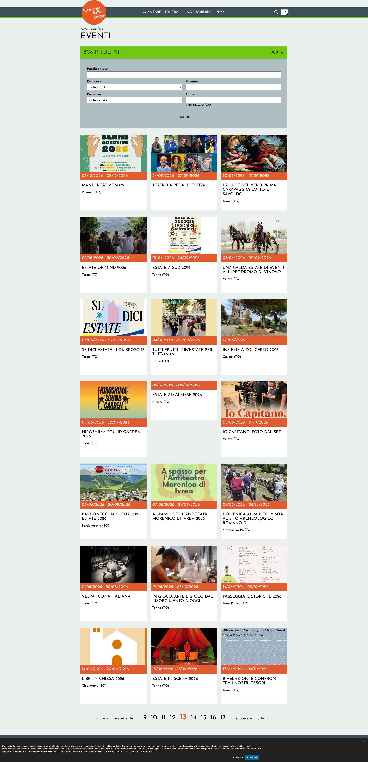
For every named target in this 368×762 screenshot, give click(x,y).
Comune (192, 81)
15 (203, 718)
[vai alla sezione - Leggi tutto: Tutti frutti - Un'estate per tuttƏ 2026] (184, 337)
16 (213, 718)
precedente (123, 718)
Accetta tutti (252, 757)
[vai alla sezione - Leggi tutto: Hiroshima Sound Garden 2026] (113, 419)
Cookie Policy (147, 751)
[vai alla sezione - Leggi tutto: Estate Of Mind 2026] (113, 255)
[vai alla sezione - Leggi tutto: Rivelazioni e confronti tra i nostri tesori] (254, 666)
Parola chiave (97, 69)
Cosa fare (152, 12)
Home (84, 29)
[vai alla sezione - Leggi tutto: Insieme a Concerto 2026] (254, 337)
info (219, 12)
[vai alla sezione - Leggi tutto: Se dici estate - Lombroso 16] (113, 337)
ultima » (265, 718)
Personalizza (237, 757)
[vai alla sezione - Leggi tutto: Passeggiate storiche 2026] (254, 584)
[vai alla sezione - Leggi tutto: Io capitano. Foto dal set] (254, 419)
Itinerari (173, 12)
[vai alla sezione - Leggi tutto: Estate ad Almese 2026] (184, 400)
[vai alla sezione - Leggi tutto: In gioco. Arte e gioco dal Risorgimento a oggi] (184, 584)
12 (173, 718)
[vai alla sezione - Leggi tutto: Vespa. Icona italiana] (113, 584)
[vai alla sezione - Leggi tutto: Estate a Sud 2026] (184, 255)
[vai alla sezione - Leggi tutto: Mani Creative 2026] (113, 172)
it (285, 12)
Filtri (280, 53)
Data (190, 94)
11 (163, 718)
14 (194, 718)
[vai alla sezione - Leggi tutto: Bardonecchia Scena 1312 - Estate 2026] (113, 501)
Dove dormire (198, 12)
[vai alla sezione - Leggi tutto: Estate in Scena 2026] (184, 666)
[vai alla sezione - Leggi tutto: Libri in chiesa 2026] (113, 666)
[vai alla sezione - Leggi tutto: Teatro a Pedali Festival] (184, 172)
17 (223, 718)
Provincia (94, 94)
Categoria (94, 81)
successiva (244, 718)
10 (154, 718)
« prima (103, 718)
